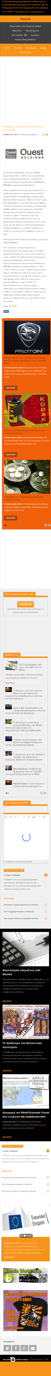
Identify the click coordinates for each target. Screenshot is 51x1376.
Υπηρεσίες (17, 30)
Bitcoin (7, 47)
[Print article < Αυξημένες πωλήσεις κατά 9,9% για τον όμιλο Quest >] (43, 134)
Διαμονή (35, 35)
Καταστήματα (32, 30)
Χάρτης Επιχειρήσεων (25, 39)
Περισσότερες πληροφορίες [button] (29, 11)
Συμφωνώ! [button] (25, 19)
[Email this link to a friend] (47, 134)
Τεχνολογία (25, 52)
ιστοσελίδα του (35, 1124)
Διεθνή (43, 47)
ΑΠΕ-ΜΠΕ (13, 306)
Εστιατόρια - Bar (19, 35)
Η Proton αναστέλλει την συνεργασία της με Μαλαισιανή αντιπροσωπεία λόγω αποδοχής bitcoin (25, 360)
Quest (6, 311)
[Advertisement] (25, 90)
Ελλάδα (18, 47)
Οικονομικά (31, 47)
